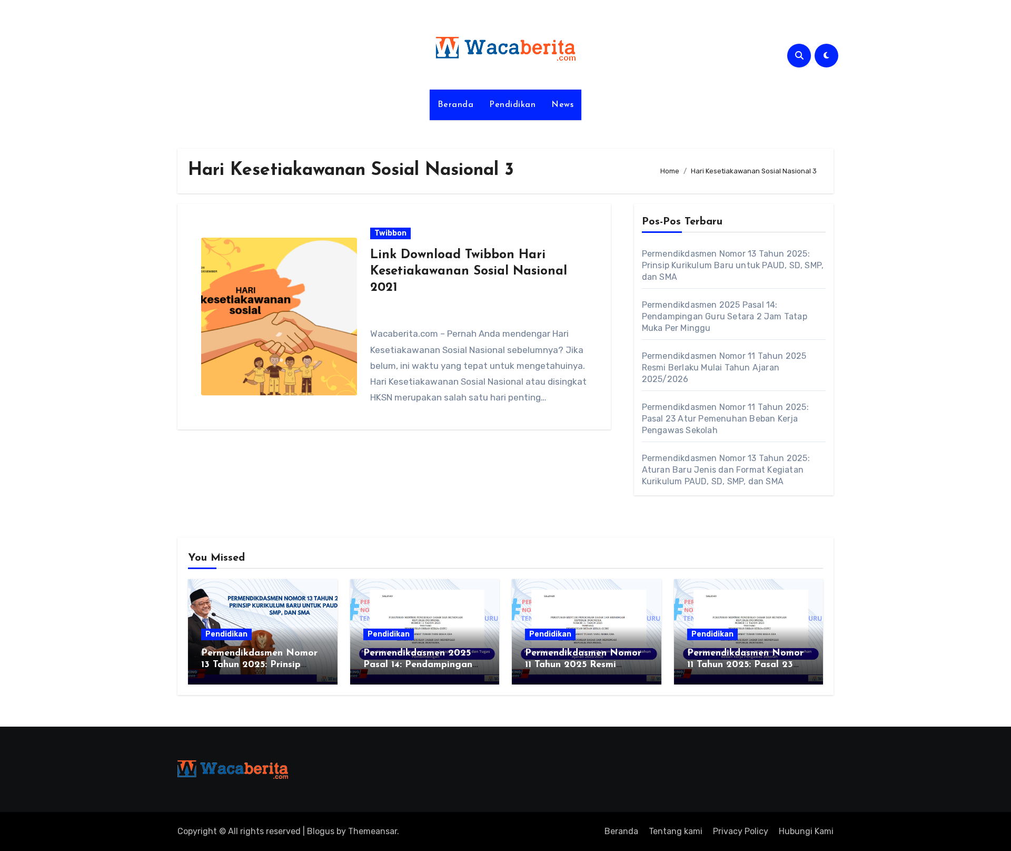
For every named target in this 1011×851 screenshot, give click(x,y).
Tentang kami (675, 831)
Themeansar (372, 831)
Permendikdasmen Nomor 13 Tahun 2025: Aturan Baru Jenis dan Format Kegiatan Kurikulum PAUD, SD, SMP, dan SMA (726, 469)
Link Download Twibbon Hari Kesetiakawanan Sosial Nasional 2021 (468, 271)
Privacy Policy (740, 831)
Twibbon (390, 233)
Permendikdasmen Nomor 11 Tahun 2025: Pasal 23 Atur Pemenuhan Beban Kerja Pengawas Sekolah (725, 418)
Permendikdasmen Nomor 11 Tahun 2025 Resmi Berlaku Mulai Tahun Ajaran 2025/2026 (724, 367)
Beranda (456, 105)
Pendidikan (512, 105)
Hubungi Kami (806, 831)
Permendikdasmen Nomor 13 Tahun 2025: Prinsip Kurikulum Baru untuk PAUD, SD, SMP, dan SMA (733, 265)
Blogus (320, 831)
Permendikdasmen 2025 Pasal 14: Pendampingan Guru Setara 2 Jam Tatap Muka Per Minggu (724, 316)
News (562, 105)
